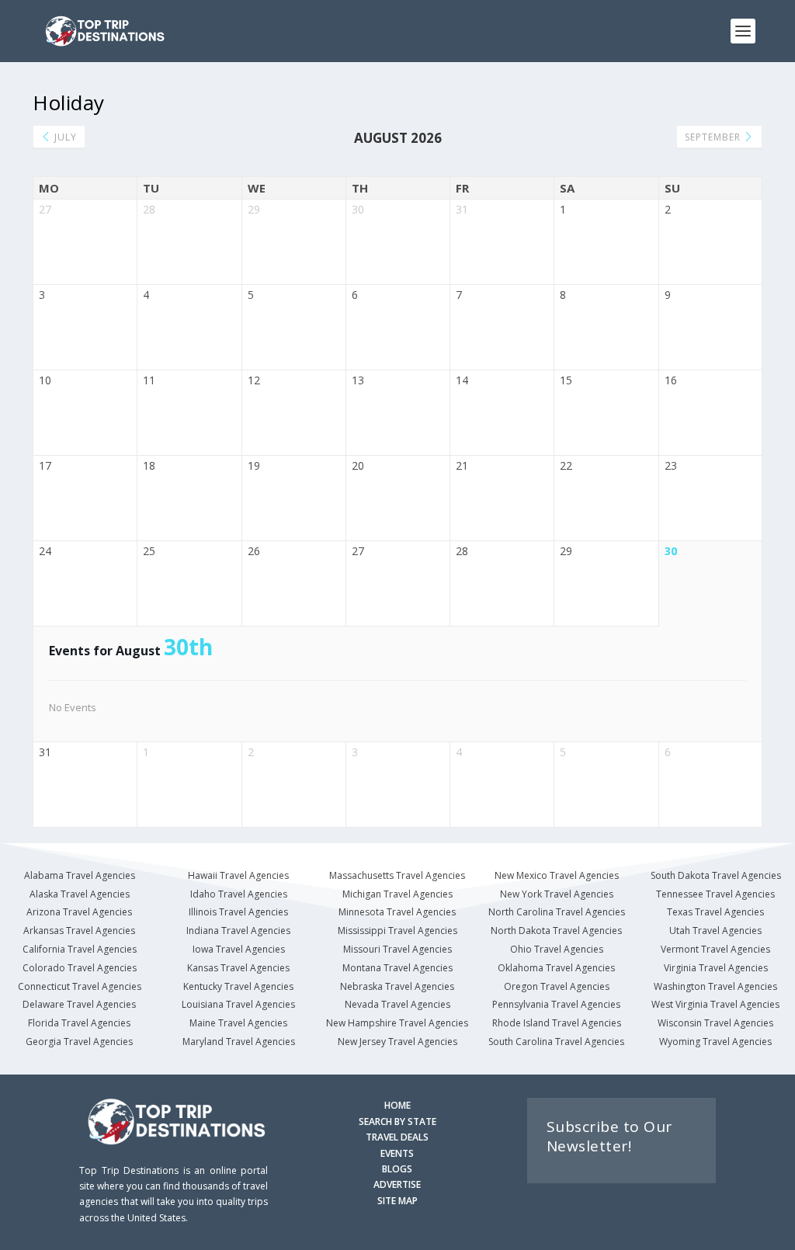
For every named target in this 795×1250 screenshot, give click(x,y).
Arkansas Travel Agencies (79, 930)
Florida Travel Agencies (79, 1023)
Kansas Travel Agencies (238, 967)
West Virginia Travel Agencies (715, 1004)
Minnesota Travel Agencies (397, 911)
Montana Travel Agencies (397, 967)
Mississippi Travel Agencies (397, 930)
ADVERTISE (397, 1184)
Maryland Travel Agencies (238, 1041)
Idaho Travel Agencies (238, 894)
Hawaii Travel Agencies (238, 875)
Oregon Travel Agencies (556, 986)
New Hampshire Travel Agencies (397, 1023)
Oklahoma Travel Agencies (556, 967)
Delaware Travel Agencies (79, 1004)
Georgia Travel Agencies (79, 1041)
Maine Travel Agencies (238, 1023)
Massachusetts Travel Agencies (397, 875)
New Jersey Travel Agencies (397, 1041)
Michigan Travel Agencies (397, 894)
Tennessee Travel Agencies (715, 894)
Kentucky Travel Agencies (238, 986)
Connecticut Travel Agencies (79, 986)
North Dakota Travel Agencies (556, 930)
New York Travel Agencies (556, 894)
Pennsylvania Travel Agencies (556, 1004)
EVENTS (397, 1153)
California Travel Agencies (80, 949)
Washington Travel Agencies (715, 986)
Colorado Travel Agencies (80, 967)
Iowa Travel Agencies (239, 949)
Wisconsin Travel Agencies (715, 1023)
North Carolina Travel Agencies (556, 911)
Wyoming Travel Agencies (715, 1041)
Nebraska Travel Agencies (397, 986)
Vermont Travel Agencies (715, 949)
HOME (397, 1105)
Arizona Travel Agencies (79, 911)
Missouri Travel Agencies (397, 949)
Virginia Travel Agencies (716, 967)
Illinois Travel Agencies (238, 911)
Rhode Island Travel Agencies (556, 1023)
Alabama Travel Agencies (79, 875)
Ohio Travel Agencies (556, 949)
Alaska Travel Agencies (80, 894)
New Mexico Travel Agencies (557, 875)
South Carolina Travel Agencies (556, 1041)
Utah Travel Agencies (715, 930)
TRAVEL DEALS (397, 1137)
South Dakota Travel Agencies (716, 875)
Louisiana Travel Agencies (238, 1004)
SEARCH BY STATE (397, 1121)
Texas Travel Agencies (715, 911)
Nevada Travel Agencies (397, 1004)
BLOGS (397, 1168)
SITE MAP (397, 1200)
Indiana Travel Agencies (238, 930)
